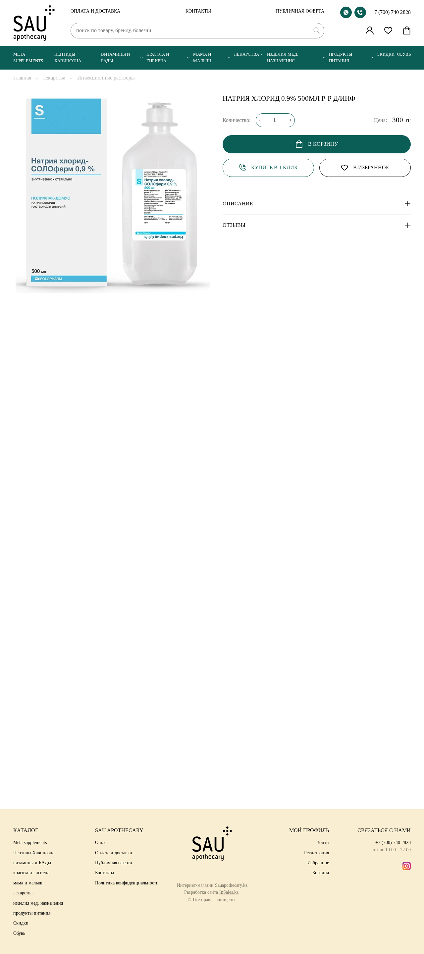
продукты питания (340, 57)
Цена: (380, 120)
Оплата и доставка (95, 11)
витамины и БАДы (115, 57)
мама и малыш (202, 57)
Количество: (236, 120)
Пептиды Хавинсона (67, 57)
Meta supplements (28, 57)
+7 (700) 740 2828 (391, 12)
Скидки (386, 54)
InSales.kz (228, 892)
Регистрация (316, 852)
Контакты (198, 11)
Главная (22, 77)
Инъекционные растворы (106, 77)
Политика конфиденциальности (127, 882)
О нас (100, 842)
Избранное (318, 862)
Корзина (320, 872)
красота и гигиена (157, 57)
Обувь (404, 54)
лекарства (246, 54)
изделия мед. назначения (282, 57)
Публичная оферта (300, 11)
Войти (322, 842)
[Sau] (34, 23)
